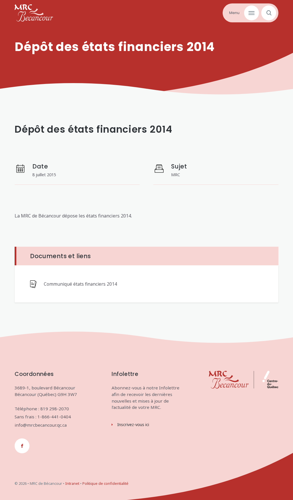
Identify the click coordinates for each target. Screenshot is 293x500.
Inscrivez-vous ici (133, 424)
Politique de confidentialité (105, 483)
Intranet (72, 483)
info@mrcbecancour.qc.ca (41, 425)
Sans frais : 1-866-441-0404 (43, 416)
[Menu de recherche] (267, 12)
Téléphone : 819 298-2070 (42, 408)
